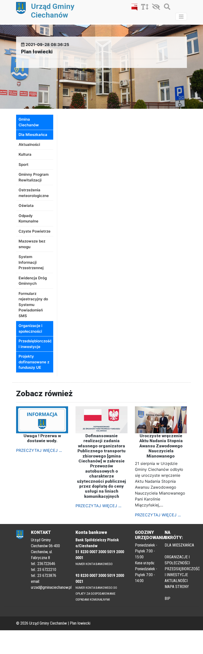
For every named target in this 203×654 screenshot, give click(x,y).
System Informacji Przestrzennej (31, 262)
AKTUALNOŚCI (176, 580)
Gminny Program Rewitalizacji (34, 177)
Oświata (26, 205)
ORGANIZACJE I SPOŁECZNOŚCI (177, 560)
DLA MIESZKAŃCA (179, 545)
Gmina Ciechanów (29, 122)
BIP (167, 598)
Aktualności (29, 144)
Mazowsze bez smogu (32, 244)
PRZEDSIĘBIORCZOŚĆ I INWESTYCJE (182, 572)
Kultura (25, 154)
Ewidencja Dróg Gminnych (33, 281)
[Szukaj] (165, 7)
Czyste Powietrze (35, 231)
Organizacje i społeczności (30, 328)
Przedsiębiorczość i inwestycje (35, 344)
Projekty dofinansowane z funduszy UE (34, 362)
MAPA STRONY (177, 586)
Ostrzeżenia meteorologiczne (34, 193)
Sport (23, 164)
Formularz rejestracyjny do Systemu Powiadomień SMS (33, 304)
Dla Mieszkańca (33, 134)
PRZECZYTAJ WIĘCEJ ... (39, 450)
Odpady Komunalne (28, 218)
